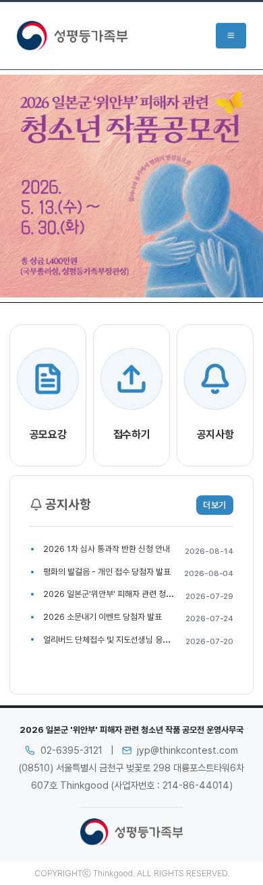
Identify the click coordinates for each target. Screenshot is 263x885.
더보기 (215, 505)
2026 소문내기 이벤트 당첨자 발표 (102, 617)
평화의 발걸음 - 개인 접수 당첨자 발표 (107, 572)
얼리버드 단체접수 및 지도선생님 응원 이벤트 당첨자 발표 (139, 640)
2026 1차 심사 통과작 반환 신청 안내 (106, 549)
